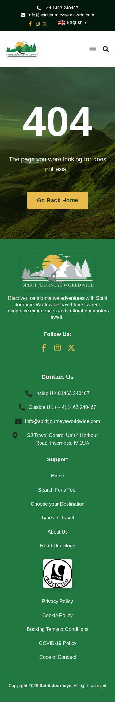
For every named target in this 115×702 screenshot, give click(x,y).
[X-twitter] (71, 348)
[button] (93, 49)
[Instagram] (57, 348)
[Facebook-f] (44, 348)
